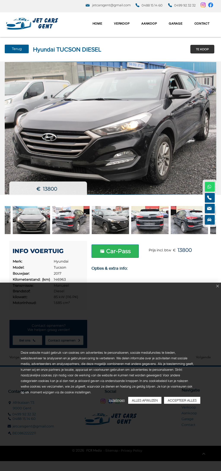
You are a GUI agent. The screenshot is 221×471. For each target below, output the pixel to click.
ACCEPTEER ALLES (182, 400)
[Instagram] (203, 5)
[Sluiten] (217, 286)
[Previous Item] (12, 220)
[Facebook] (210, 5)
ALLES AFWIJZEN (145, 400)
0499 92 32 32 (185, 5)
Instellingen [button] (117, 400)
